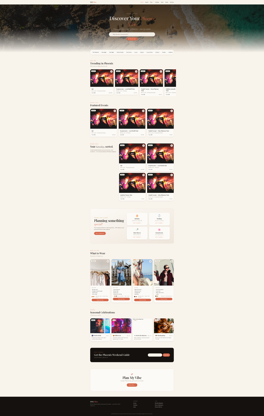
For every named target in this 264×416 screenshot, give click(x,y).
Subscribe (132, 215)
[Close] (145, 196)
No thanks (132, 218)
